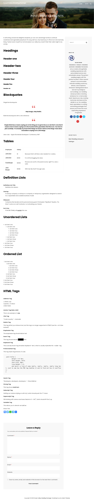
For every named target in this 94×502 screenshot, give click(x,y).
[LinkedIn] (77, 116)
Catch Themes (66, 498)
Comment (11, 435)
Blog (86, 3)
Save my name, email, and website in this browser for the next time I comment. (33, 480)
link (19, 313)
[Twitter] (84, 116)
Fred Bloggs (9, 162)
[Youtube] (77, 121)
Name (9, 457)
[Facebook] (71, 116)
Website (9, 472)
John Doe (8, 154)
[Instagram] (74, 116)
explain (19, 210)
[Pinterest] (80, 116)
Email (9, 465)
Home (80, 3)
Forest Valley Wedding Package (14, 3)
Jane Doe (8, 158)
